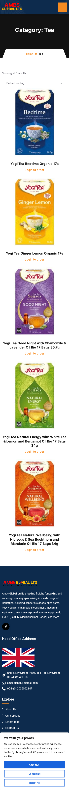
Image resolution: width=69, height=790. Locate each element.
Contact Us (12, 728)
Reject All (34, 782)
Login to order (34, 170)
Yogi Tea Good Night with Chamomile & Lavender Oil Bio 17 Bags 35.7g (34, 345)
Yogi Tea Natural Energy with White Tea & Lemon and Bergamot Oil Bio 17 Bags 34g (34, 441)
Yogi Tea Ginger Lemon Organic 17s (34, 253)
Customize (35, 773)
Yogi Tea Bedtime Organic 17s (35, 164)
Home (29, 54)
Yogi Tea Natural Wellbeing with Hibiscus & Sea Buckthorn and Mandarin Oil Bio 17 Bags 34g (34, 539)
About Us (10, 709)
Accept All (34, 764)
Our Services (12, 715)
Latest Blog (12, 721)
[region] (34, 761)
